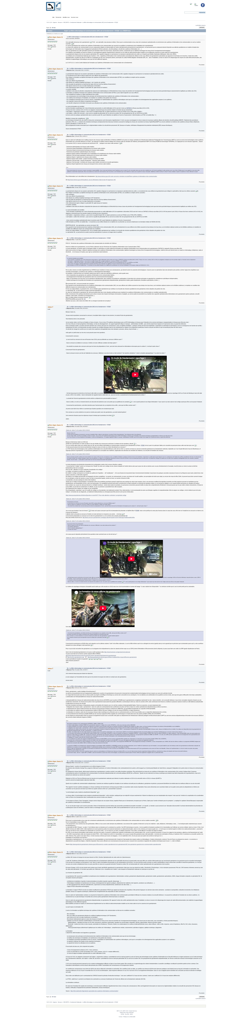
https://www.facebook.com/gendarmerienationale (117, 652)
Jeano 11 (60, 37)
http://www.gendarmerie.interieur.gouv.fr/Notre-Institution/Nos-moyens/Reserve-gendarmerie (112, 657)
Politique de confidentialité (129, 1016)
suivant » (203, 25)
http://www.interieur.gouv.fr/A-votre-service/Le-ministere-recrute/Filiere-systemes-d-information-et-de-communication (126, 176)
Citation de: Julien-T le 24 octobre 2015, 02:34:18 (78, 430)
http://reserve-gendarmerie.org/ (76, 657)
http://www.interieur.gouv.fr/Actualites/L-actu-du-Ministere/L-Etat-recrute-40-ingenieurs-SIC (92, 180)
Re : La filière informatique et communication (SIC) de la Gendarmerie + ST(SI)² (89, 68)
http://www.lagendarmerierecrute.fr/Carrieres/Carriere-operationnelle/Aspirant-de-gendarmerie (91, 655)
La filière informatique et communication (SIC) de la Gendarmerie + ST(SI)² (87, 37)
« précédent (198, 25)
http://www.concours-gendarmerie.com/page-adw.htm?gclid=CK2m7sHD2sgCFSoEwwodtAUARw (108, 517)
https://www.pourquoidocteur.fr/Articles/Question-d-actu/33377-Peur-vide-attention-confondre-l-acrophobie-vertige (96, 495)
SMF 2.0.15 (119, 1010)
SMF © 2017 (126, 1010)
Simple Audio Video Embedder (127, 1012)
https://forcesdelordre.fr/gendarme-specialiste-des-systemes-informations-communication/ (94, 991)
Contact (120, 1016)
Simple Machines (133, 1010)
